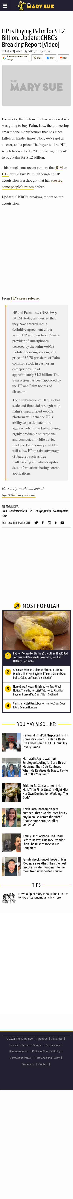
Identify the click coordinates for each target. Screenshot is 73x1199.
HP (30, 510)
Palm (4, 515)
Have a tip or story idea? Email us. (41, 894)
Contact (43, 1064)
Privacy (13, 1045)
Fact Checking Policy (47, 1057)
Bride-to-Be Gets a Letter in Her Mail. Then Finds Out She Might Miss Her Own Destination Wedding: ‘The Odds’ (45, 791)
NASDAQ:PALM (60, 510)
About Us (42, 1038)
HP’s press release (25, 298)
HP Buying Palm (42, 510)
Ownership (28, 1064)
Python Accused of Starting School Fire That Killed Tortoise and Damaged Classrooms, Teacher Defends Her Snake (40, 657)
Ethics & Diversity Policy (46, 1051)
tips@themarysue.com (19, 494)
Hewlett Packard (18, 510)
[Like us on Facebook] (42, 524)
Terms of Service (32, 1045)
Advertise (57, 1038)
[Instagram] (49, 524)
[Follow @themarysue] (36, 524)
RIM (59, 167)
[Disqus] (36, 963)
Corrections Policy (20, 1057)
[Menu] (5, 5)
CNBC (4, 510)
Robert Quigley (13, 51)
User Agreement (18, 1051)
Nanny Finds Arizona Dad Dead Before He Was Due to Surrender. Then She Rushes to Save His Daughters (43, 842)
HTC (5, 173)
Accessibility (53, 1045)
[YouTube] (62, 524)
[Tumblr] (55, 524)
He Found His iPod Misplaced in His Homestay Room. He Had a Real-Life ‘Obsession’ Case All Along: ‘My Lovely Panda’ (45, 741)
